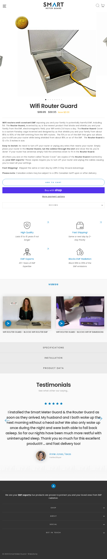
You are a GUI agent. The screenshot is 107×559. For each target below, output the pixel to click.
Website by (32, 554)
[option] (53, 54)
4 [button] (53, 100)
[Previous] (7, 420)
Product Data (53, 368)
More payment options (53, 196)
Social (53, 524)
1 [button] (46, 99)
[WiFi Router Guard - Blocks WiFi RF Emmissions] (80, 312)
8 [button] (61, 100)
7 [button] (59, 100)
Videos (53, 284)
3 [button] (50, 100)
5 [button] (55, 100)
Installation (53, 357)
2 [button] (48, 100)
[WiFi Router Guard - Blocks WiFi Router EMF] (27, 312)
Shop (53, 508)
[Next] (99, 419)
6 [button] (57, 100)
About (53, 516)
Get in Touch (53, 533)
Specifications (53, 347)
